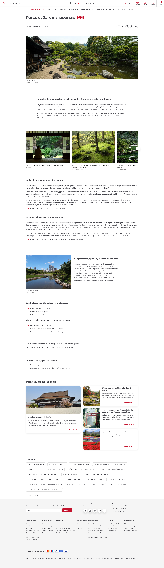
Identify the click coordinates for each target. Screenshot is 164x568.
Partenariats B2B (30, 532)
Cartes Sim (80, 524)
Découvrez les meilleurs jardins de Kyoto (117, 389)
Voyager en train (128, 528)
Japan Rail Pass (60, 524)
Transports (51, 9)
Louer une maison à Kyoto (95, 528)
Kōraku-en (36, 312)
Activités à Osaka (112, 530)
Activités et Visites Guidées (115, 524)
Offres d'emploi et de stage (33, 537)
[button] (26, 148)
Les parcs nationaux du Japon (40, 325)
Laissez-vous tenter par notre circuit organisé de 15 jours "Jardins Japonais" (53, 344)
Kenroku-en (36, 308)
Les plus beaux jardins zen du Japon (52, 208)
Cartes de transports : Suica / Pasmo (65, 530)
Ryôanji (43, 196)
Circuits (62, 9)
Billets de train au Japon (62, 526)
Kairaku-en (36, 315)
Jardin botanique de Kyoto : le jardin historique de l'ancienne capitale (117, 411)
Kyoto (49, 196)
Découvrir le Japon (129, 524)
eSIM (78, 526)
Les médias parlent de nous (33, 526)
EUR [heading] (130, 3)
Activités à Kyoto (112, 528)
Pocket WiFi (80, 528)
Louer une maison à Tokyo (95, 526)
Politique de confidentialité (76, 558)
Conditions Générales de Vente (56, 558)
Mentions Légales (38, 558)
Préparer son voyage (129, 526)
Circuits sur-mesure (47, 530)
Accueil (28, 496)
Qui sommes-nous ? (31, 524)
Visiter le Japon (37, 9)
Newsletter (29, 528)
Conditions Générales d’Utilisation (113, 558)
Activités (121, 9)
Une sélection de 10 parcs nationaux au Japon (46, 329)
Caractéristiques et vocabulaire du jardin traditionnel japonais (62, 239)
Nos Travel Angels (93, 535)
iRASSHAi (28, 544)
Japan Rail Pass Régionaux (63, 528)
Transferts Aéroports (61, 532)
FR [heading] (123, 3)
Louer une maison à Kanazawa (96, 530)
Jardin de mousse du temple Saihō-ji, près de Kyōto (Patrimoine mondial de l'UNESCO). (92, 167)
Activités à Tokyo (112, 526)
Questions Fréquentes (32, 539)
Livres (131, 9)
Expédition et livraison (32, 542)
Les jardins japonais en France (41, 365)
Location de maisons (93, 524)
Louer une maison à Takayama (96, 532)
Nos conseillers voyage (48, 532)
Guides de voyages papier (131, 530)
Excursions (73, 9)
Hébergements (87, 9)
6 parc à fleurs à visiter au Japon (116, 432)
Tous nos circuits (46, 524)
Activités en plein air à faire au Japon (67, 332)
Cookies (98, 558)
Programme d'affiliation (32, 530)
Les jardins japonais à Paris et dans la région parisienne (50, 368)
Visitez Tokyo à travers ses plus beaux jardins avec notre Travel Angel (50, 347)
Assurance (90, 558)
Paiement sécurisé (132, 558)
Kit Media (28, 535)
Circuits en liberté (47, 528)
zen (59, 192)
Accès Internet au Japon (105, 9)
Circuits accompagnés (48, 526)
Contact (28, 558)
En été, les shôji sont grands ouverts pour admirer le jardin (45, 166)
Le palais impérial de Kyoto (39, 417)
